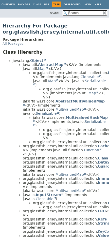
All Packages (13, 44)
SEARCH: (55, 13)
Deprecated (72, 4)
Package (24, 4)
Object (36, 60)
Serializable (46, 113)
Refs (102, 219)
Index (88, 4)
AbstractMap (50, 65)
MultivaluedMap (70, 109)
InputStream (48, 195)
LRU (102, 211)
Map (42, 69)
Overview (8, 4)
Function (91, 150)
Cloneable (90, 77)
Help (98, 4)
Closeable (44, 199)
